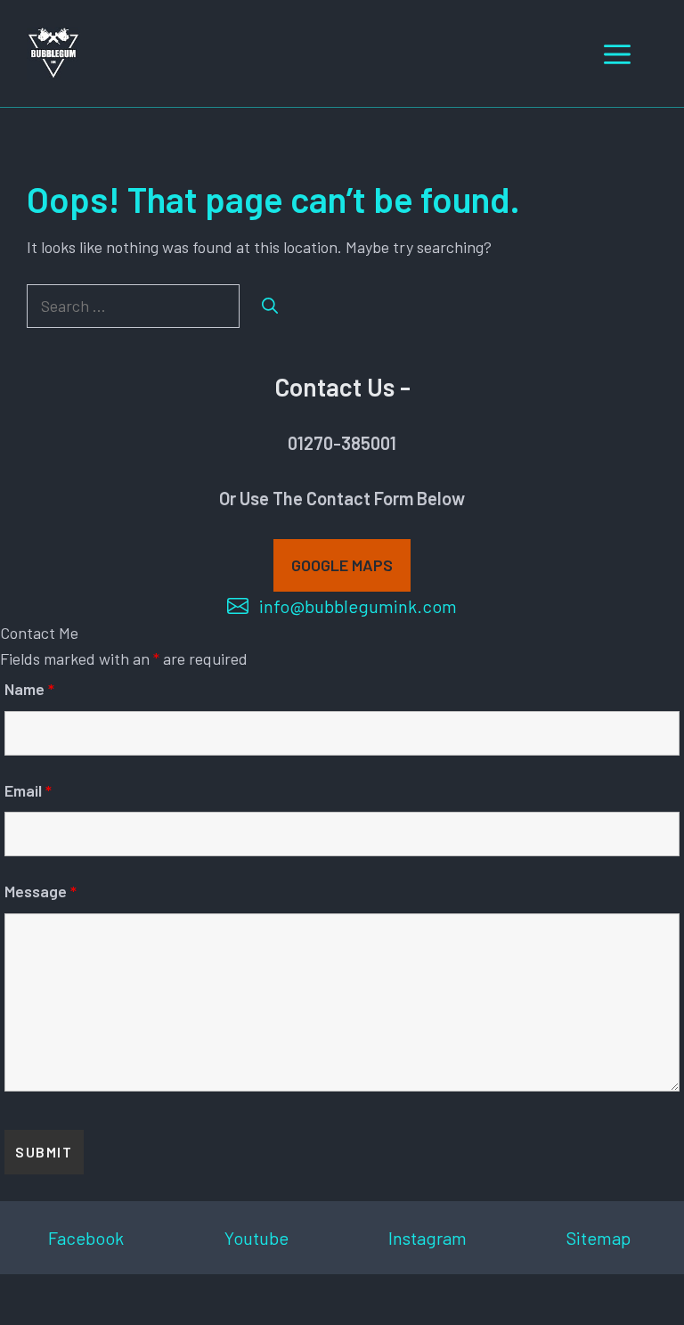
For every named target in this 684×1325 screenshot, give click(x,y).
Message (40, 891)
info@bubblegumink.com (358, 606)
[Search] (270, 306)
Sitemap (598, 1237)
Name (29, 689)
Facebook (86, 1237)
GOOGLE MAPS (342, 565)
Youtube (256, 1237)
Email (28, 790)
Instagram (427, 1237)
